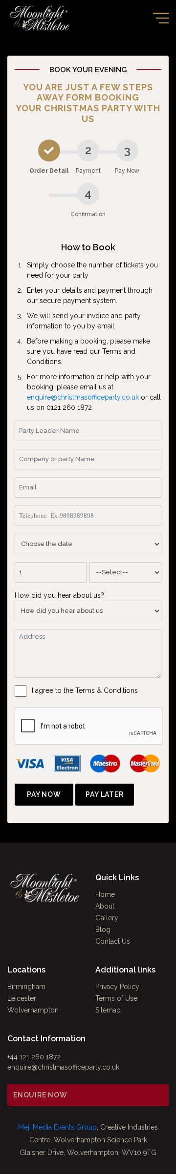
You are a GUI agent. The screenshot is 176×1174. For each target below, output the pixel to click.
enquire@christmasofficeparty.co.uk (83, 397)
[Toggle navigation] (161, 18)
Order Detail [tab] (48, 170)
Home (105, 894)
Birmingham (26, 986)
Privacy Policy (117, 986)
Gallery (106, 917)
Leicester (21, 998)
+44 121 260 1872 (34, 1057)
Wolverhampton (33, 1010)
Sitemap (108, 1010)
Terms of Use (116, 998)
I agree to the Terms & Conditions (85, 690)
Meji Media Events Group (57, 1127)
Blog (102, 929)
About (104, 906)
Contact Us (112, 941)
